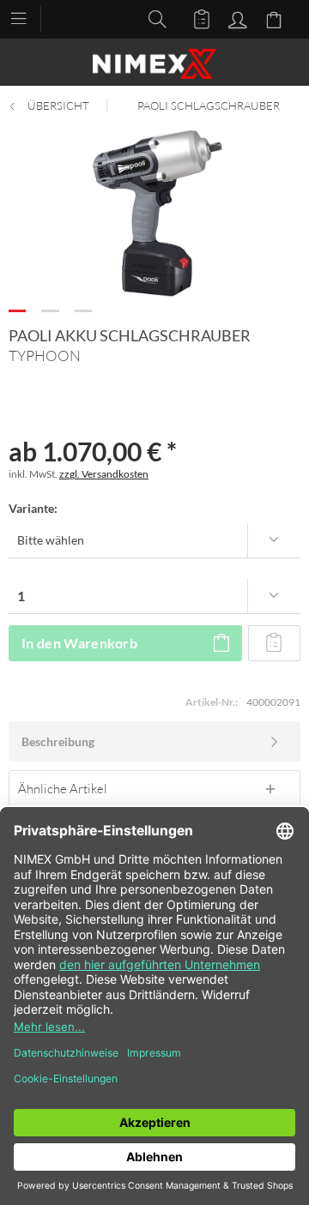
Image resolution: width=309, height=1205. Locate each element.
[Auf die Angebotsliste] (274, 643)
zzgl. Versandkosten (103, 473)
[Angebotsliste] (194, 18)
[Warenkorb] (276, 18)
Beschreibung (57, 741)
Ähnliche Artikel (62, 788)
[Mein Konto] (235, 18)
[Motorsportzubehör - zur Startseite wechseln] (154, 64)
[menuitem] (27, 17)
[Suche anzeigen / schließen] (153, 18)
